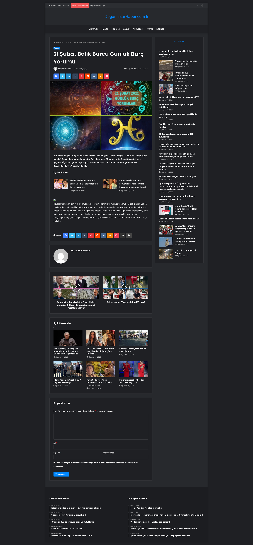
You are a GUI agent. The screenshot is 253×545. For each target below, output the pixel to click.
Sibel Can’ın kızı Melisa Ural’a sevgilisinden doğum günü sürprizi (100, 351)
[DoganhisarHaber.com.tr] (126, 16)
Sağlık (126, 29)
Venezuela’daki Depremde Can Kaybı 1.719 (179, 97)
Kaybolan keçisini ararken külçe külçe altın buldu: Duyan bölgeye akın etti (177, 155)
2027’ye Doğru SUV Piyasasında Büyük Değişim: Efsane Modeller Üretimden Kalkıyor (177, 166)
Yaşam (150, 29)
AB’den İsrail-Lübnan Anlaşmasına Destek (185, 240)
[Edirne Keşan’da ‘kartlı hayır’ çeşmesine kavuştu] (67, 369)
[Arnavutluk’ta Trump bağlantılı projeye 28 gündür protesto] (166, 229)
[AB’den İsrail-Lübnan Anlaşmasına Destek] (166, 242)
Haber (105, 29)
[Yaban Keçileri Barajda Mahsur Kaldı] (166, 65)
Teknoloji (138, 29)
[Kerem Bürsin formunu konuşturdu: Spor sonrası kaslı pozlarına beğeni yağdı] (110, 184)
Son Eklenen (179, 41)
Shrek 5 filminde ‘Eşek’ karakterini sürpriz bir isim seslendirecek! (99, 382)
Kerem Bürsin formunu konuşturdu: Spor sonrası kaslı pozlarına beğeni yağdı (132, 184)
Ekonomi (115, 29)
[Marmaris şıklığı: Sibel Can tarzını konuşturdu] (133, 369)
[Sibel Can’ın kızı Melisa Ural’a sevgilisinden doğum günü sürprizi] (100, 338)
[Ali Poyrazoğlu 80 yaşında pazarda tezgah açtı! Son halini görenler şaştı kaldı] (67, 338)
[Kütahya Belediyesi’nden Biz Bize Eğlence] (133, 338)
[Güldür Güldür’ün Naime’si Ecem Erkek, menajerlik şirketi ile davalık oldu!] (61, 184)
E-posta (57, 453)
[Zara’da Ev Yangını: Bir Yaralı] (166, 254)
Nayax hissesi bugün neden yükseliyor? (177, 176)
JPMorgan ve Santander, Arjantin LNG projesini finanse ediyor (177, 197)
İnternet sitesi (109, 453)
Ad (55, 443)
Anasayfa (93, 29)
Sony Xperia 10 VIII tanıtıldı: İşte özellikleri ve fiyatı (186, 209)
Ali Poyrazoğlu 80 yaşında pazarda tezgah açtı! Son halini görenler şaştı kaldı (65, 351)
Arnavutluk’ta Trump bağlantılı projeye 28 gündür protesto (185, 229)
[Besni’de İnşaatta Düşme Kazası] (166, 89)
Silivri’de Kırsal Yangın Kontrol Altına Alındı (179, 218)
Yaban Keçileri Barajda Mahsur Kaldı (186, 62)
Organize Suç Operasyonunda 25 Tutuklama (108, 5)
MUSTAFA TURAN (65, 69)
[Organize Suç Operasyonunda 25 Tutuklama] (166, 76)
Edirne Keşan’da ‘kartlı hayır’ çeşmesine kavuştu (67, 381)
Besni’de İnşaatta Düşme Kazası (184, 87)
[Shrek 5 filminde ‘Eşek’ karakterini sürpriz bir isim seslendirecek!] (100, 369)
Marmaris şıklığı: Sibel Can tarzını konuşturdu (132, 381)
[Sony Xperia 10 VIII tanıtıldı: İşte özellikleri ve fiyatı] (166, 210)
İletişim (160, 29)
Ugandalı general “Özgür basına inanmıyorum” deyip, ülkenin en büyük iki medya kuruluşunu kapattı (178, 186)
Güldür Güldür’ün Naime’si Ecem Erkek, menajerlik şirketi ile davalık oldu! (84, 184)
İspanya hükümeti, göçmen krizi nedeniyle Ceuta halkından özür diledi (179, 145)
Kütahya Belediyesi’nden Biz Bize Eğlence (132, 350)
